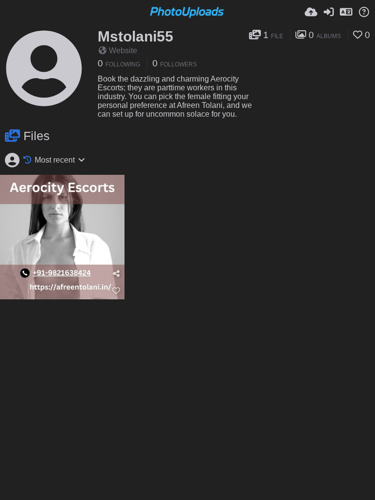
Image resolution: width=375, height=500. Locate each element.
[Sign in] (328, 12)
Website (123, 50)
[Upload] (311, 12)
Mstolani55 (135, 36)
